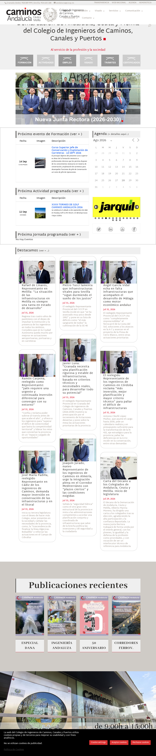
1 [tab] (95, 218)
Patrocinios (69, 18)
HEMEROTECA (145, 3)
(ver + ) (76, 134)
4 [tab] (106, 218)
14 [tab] (113, 220)
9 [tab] (123, 218)
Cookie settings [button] (98, 742)
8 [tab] (120, 218)
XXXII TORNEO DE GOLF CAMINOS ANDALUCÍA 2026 (67, 206)
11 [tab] (130, 218)
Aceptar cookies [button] (119, 742)
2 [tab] (99, 218)
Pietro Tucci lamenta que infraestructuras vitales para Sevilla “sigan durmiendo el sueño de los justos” (78, 292)
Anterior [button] (96, 207)
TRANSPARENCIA (101, 3)
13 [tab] (137, 218)
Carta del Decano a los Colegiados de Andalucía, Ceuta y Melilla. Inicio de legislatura (117, 488)
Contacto (87, 18)
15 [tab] (116, 220)
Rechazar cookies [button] (141, 742)
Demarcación (81, 11)
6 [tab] (113, 218)
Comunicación (132, 11)
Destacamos (33, 251)
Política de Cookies (14, 749)
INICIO (66, 11)
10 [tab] (127, 218)
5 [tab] (109, 218)
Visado (98, 11)
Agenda (111, 134)
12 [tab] (134, 218)
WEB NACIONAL (119, 3)
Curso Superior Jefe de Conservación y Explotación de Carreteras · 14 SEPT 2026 (70, 150)
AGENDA (132, 3)
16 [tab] (120, 220)
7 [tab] (116, 218)
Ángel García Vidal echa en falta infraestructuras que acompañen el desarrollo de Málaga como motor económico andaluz (118, 295)
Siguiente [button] (137, 207)
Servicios (113, 11)
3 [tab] (102, 218)
